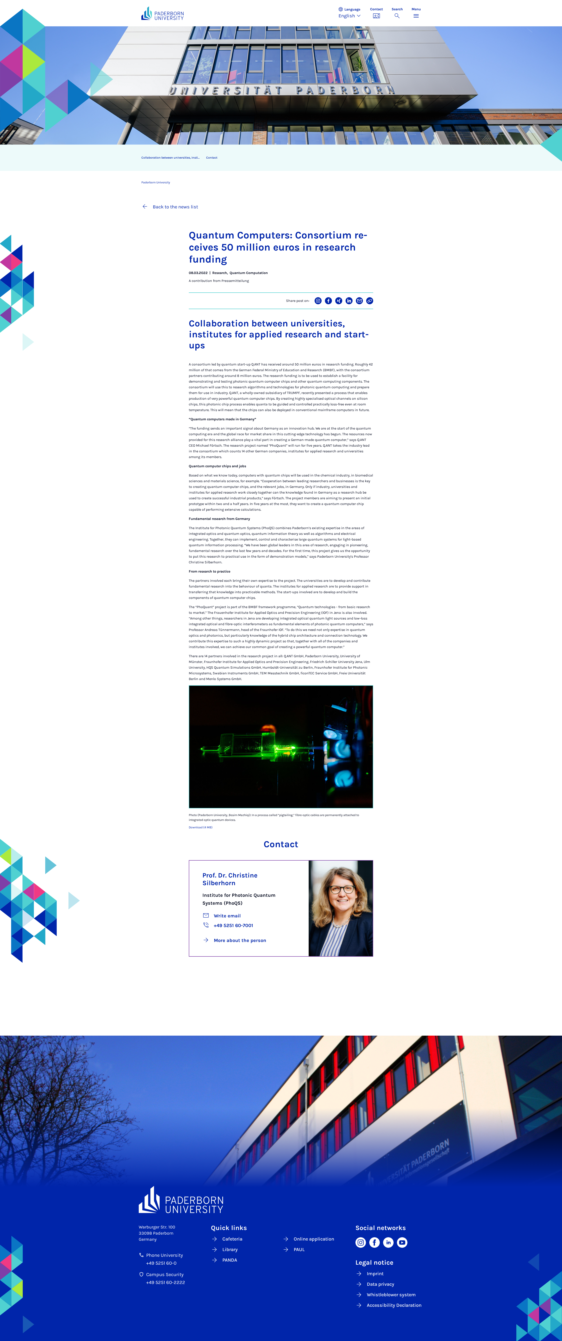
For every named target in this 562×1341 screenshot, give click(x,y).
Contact (211, 157)
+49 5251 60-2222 (165, 1282)
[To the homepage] (162, 13)
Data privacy (380, 1284)
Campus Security (165, 1274)
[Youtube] (402, 1242)
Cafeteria (232, 1239)
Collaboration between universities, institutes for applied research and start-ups (172, 157)
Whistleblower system (391, 1295)
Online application (314, 1239)
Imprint (375, 1274)
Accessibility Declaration (394, 1305)
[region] (278, 158)
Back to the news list (175, 207)
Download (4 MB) (201, 827)
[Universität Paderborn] (281, 1199)
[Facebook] (374, 1242)
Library (230, 1249)
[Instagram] (360, 1242)
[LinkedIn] (388, 1242)
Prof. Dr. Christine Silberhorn (230, 879)
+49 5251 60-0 (161, 1263)
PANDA (229, 1260)
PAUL (299, 1249)
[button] (352, 13)
